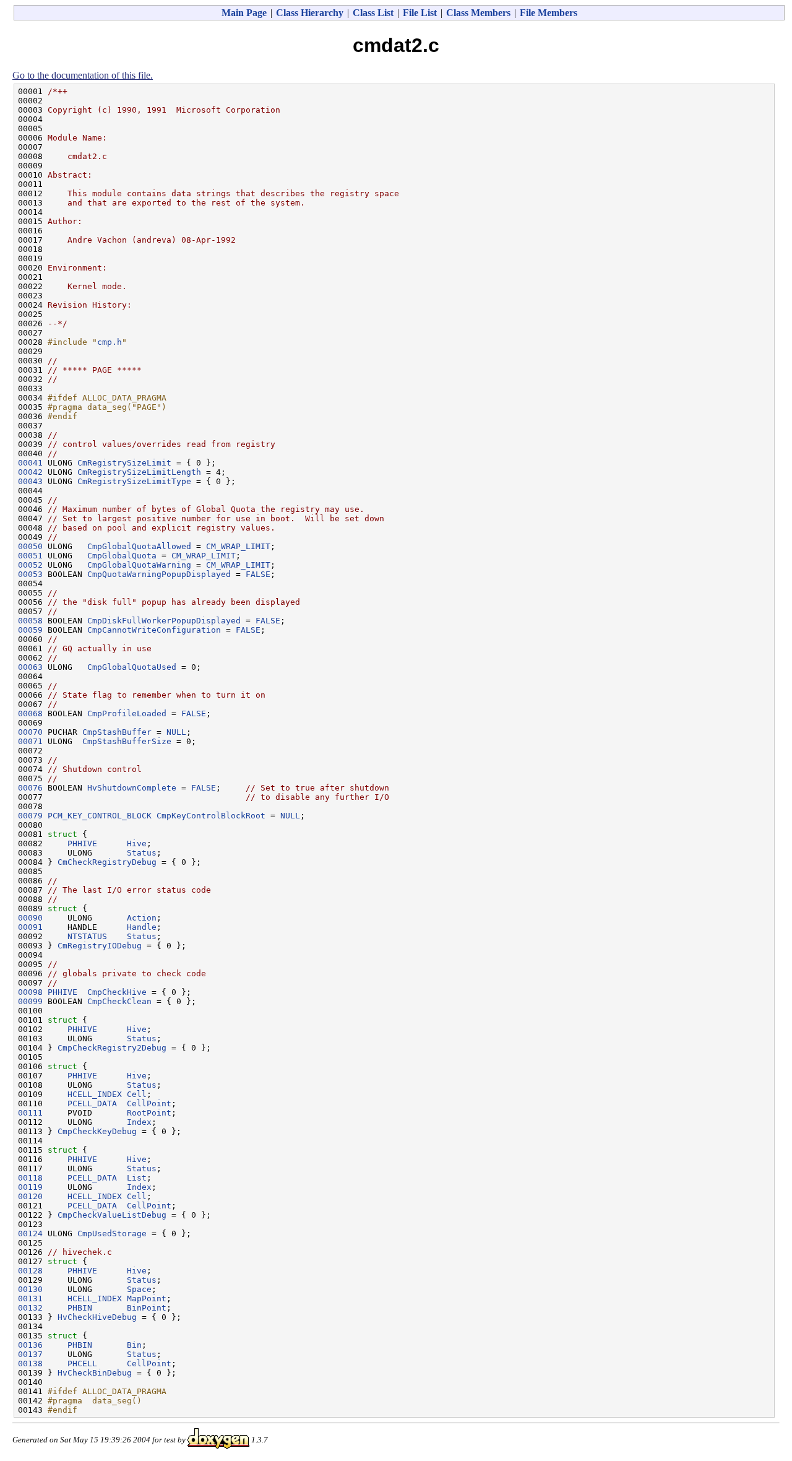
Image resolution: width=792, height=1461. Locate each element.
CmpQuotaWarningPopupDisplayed (159, 574)
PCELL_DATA (92, 1103)
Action (142, 917)
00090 (30, 917)
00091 (30, 927)
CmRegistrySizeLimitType (134, 481)
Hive (137, 843)
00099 (30, 1001)
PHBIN (79, 1307)
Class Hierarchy (309, 12)
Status (142, 852)
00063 (30, 667)
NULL (176, 732)
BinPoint (146, 1307)
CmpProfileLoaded (126, 713)
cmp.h (109, 342)
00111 (30, 1112)
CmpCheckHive (117, 992)
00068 (30, 713)
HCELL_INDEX (94, 1094)
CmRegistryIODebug (100, 945)
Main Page (244, 12)
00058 (30, 620)
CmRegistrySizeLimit (124, 462)
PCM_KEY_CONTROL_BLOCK (100, 815)
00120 (30, 1196)
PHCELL (82, 1363)
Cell (137, 1094)
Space (139, 1289)
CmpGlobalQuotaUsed (131, 667)
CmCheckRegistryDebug (107, 862)
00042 (30, 472)
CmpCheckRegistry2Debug (112, 1047)
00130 (30, 1289)
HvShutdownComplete (131, 787)
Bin (134, 1345)
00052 (30, 565)
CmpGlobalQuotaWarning (139, 565)
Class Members (478, 12)
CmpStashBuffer (117, 732)
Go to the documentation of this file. (82, 75)
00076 (30, 787)
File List (420, 12)
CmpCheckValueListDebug (112, 1215)
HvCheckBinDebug (95, 1372)
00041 (30, 462)
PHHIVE (82, 843)
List (137, 1177)
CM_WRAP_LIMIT (238, 546)
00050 (30, 546)
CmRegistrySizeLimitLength (139, 472)
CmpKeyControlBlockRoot (211, 815)
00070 (30, 732)
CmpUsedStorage (112, 1233)
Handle (142, 927)
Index (139, 1122)
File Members (548, 12)
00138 (30, 1363)
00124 (30, 1233)
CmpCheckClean (119, 1001)
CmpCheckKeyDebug (97, 1131)
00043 (30, 481)
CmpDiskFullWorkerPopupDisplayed (164, 620)
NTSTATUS (87, 936)
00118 (30, 1177)
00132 (30, 1307)
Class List (373, 12)
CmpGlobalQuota (122, 555)
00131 (30, 1298)
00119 (30, 1187)
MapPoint (146, 1298)
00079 (30, 815)
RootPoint (149, 1112)
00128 (30, 1270)
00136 (30, 1345)
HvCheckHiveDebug (97, 1317)
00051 (30, 555)
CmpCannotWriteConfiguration (154, 630)
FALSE (258, 574)
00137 (30, 1354)
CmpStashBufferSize (126, 741)
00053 (30, 574)
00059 (30, 630)
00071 (30, 741)
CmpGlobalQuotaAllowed (139, 546)
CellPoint (149, 1103)
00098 (30, 992)
